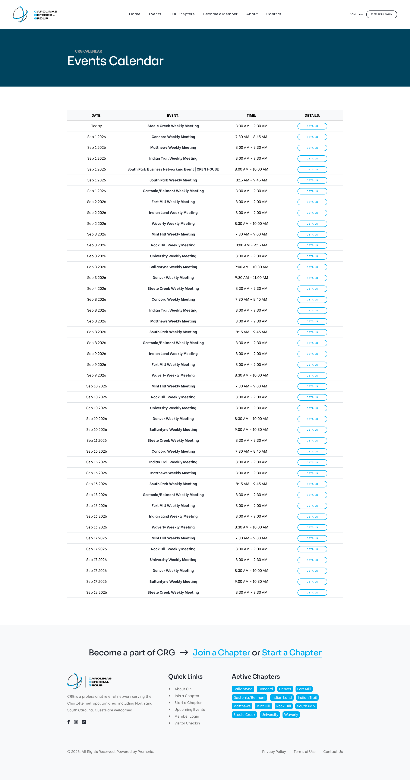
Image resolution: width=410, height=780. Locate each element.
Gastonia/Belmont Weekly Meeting (173, 190)
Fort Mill (304, 688)
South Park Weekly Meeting (173, 179)
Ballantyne (242, 688)
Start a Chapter (292, 653)
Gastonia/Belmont (249, 697)
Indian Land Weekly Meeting (173, 212)
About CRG (183, 688)
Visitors (356, 14)
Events (155, 14)
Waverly (291, 714)
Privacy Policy (274, 751)
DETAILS (312, 126)
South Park (306, 705)
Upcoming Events (189, 709)
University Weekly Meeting (173, 255)
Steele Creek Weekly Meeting (173, 125)
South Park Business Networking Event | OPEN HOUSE (173, 169)
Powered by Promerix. (135, 751)
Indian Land (282, 697)
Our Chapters (182, 14)
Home (134, 14)
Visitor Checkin (187, 723)
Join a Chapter (221, 653)
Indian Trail (307, 697)
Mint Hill (263, 705)
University (269, 714)
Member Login (186, 716)
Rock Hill (283, 705)
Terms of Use (305, 751)
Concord (265, 688)
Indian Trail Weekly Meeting (173, 158)
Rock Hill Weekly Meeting (173, 244)
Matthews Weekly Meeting (173, 147)
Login (381, 14)
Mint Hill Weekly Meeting (173, 234)
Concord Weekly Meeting (173, 136)
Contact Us (333, 751)
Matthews (241, 705)
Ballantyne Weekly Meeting (173, 266)
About (252, 14)
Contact (273, 14)
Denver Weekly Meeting (173, 277)
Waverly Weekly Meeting (173, 223)
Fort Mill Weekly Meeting (173, 201)
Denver (285, 688)
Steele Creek (244, 714)
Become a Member (220, 14)
